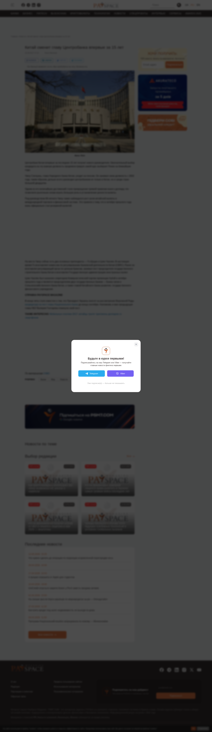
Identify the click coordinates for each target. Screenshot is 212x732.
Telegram (94, 373)
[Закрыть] (136, 344)
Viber (122, 373)
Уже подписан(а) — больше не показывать (106, 383)
